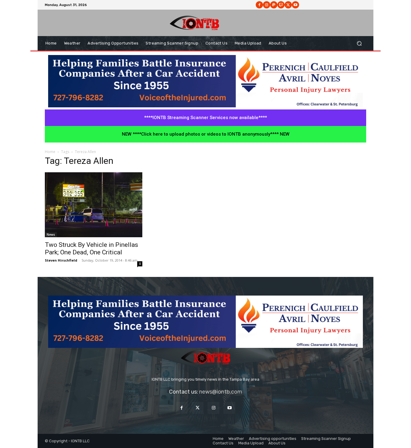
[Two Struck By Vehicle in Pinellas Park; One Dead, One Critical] (93, 204)
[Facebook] (259, 4)
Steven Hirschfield (61, 260)
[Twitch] (281, 4)
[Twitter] (197, 408)
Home (50, 151)
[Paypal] (273, 4)
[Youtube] (295, 4)
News (51, 234)
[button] (359, 43)
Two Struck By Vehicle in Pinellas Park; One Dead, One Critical (91, 248)
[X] (288, 4)
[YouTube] (229, 408)
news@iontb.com (220, 391)
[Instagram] (266, 4)
